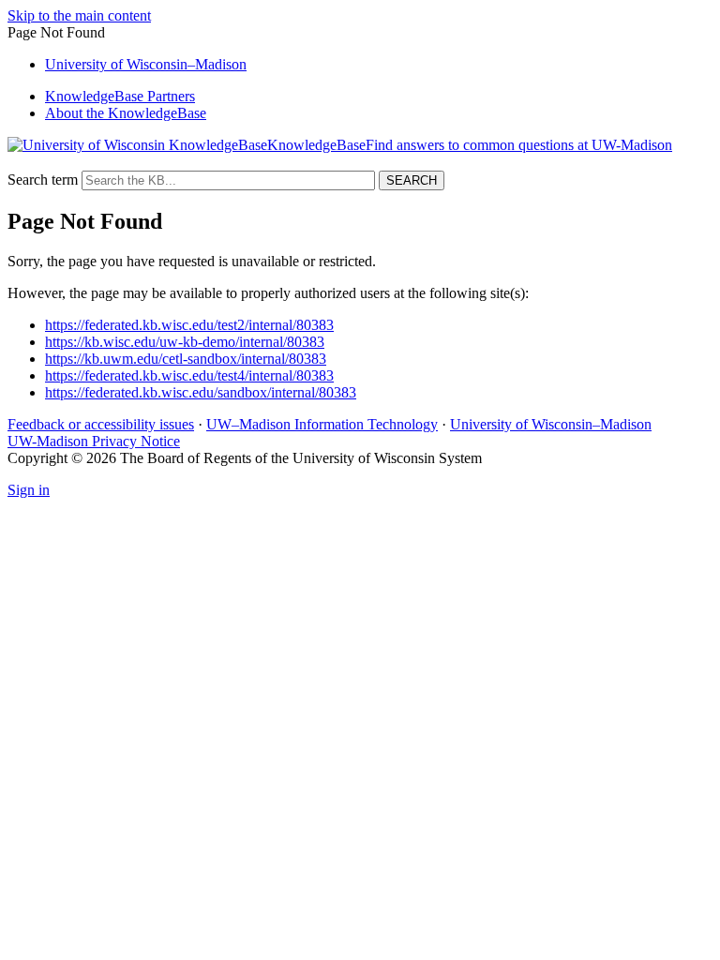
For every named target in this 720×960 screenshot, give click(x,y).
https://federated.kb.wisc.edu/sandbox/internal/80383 (200, 392)
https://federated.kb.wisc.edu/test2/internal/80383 (189, 325)
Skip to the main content (79, 15)
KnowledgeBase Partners (120, 96)
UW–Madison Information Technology (322, 424)
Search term (43, 180)
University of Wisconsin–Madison (551, 424)
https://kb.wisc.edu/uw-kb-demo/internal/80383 (184, 342)
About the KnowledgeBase (125, 113)
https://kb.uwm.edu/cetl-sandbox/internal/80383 (185, 359)
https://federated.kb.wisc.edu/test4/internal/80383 (189, 375)
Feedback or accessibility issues (101, 424)
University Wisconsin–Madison (146, 64)
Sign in (29, 490)
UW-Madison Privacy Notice (94, 441)
